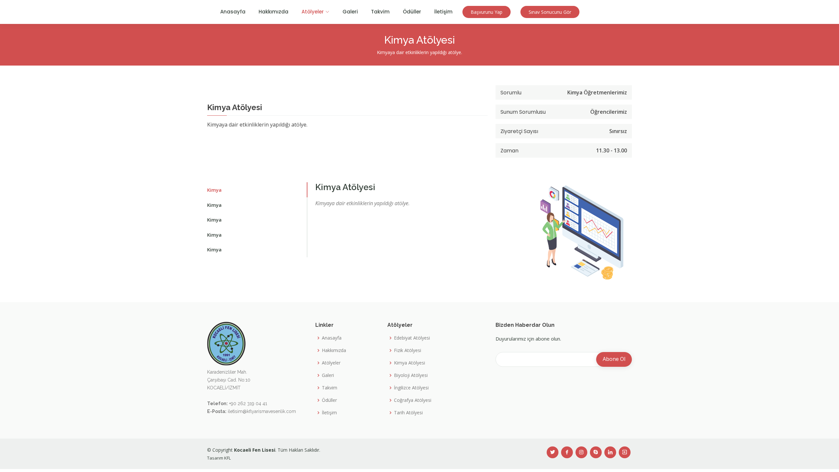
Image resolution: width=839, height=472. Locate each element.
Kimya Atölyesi (409, 363)
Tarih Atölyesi (408, 412)
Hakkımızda (273, 11)
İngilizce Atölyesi (411, 387)
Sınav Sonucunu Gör (550, 12)
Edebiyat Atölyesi (412, 338)
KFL (227, 458)
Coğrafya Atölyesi (412, 400)
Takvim (380, 11)
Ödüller (412, 11)
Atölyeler (331, 363)
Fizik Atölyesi (407, 350)
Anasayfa (232, 11)
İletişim (443, 11)
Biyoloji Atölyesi (411, 375)
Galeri (350, 11)
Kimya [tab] (214, 190)
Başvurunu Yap (486, 12)
